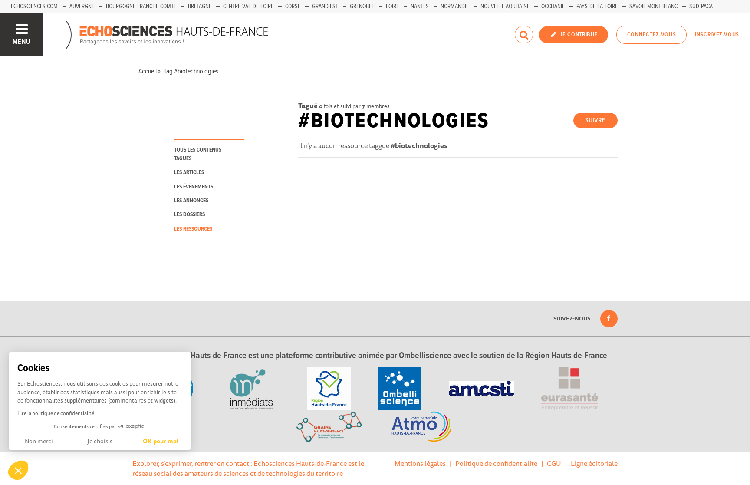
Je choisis (99, 441)
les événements (193, 187)
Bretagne (199, 6)
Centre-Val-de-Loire (248, 6)
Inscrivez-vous (717, 35)
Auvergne (81, 6)
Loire (392, 6)
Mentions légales (420, 463)
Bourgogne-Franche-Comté (141, 6)
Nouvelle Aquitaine (505, 6)
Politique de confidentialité (496, 463)
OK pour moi (160, 441)
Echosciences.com (34, 6)
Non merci (39, 441)
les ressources (193, 229)
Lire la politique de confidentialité (55, 413)
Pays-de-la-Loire (597, 6)
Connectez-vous (651, 35)
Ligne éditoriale (594, 463)
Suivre (595, 120)
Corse (292, 6)
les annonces (191, 201)
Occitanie (553, 6)
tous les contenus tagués (197, 154)
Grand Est (325, 6)
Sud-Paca (701, 6)
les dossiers (189, 214)
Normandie (455, 6)
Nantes (420, 6)
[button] (18, 470)
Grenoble (362, 6)
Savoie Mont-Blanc (653, 6)
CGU (554, 463)
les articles (189, 172)
